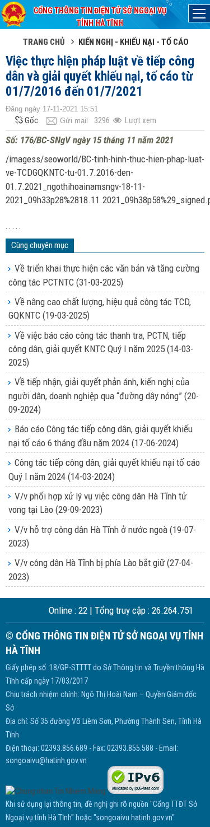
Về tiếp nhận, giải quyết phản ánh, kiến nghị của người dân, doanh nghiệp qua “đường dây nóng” (103, 395)
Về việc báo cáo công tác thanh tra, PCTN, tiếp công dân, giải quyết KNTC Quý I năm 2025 (100, 349)
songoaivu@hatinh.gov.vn (46, 760)
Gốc (31, 120)
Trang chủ (44, 42)
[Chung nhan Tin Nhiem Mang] (56, 791)
